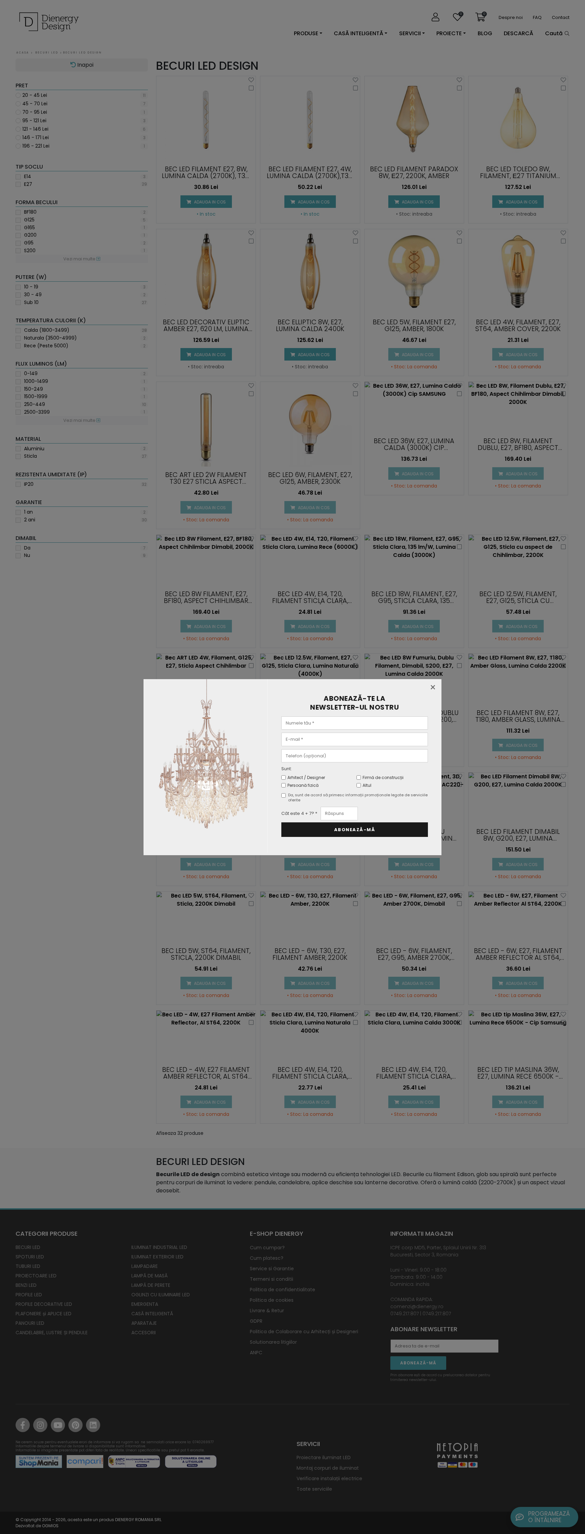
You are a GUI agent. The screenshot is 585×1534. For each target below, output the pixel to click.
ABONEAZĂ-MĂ (354, 829)
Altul (367, 785)
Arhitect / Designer (306, 777)
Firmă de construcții (383, 777)
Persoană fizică (303, 785)
